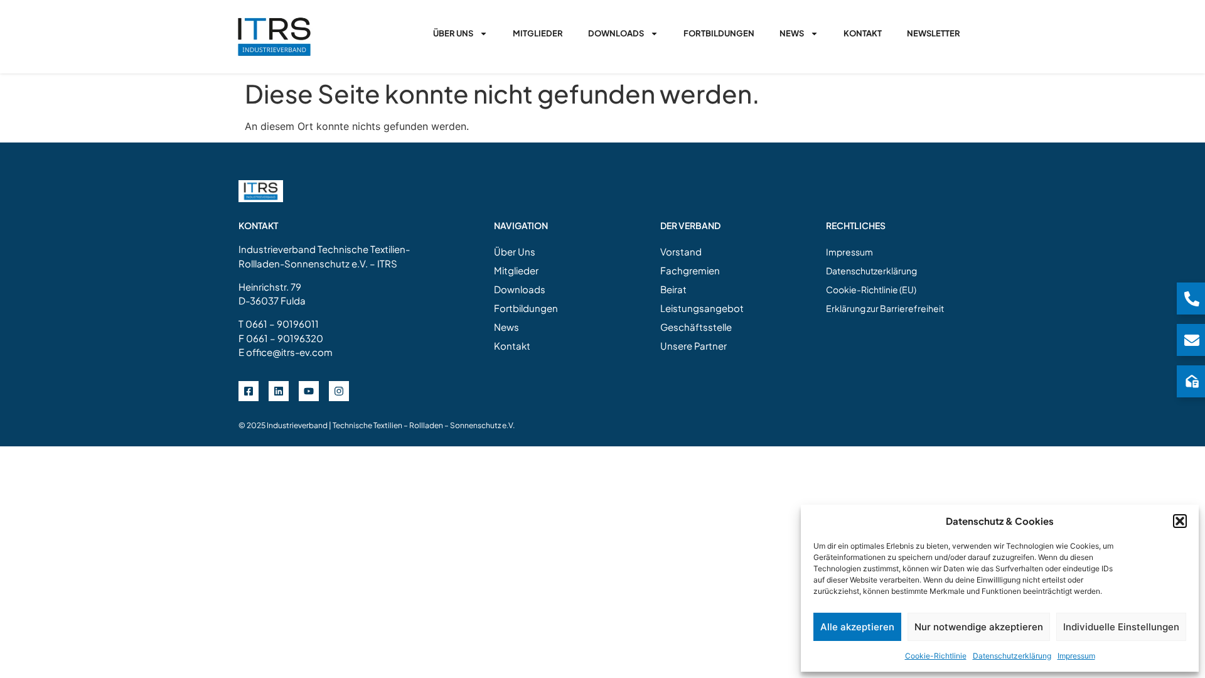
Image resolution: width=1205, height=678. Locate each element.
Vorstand (681, 251)
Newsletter (933, 33)
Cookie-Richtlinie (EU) (871, 289)
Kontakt (863, 33)
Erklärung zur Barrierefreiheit (885, 308)
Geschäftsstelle (696, 327)
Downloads (616, 33)
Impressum (1076, 655)
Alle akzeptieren (857, 627)
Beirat (673, 289)
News (791, 33)
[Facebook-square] (248, 391)
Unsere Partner (693, 346)
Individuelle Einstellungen (1121, 627)
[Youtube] (309, 391)
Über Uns (453, 33)
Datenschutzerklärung (1012, 655)
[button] (1180, 521)
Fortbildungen (718, 33)
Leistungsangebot (702, 308)
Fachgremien (690, 270)
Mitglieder (538, 33)
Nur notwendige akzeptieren (978, 627)
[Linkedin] (279, 391)
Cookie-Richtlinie (936, 655)
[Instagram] (339, 391)
